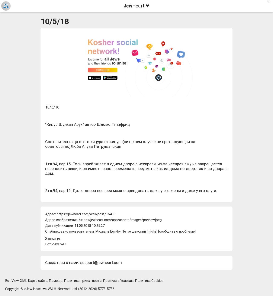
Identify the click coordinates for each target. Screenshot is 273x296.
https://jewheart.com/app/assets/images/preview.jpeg (120, 220)
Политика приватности (83, 281)
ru (58, 238)
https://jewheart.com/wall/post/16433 (86, 214)
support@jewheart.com (101, 262)
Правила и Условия (118, 281)
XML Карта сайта (33, 281)
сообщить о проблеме (177, 231)
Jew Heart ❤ (35, 289)
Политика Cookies (149, 281)
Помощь (55, 281)
